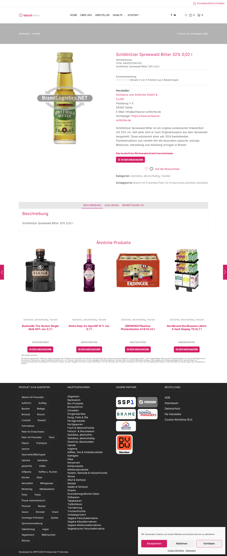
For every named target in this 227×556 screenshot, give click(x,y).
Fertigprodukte (76, 420)
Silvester (40, 511)
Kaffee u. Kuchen (48, 471)
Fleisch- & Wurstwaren (80, 431)
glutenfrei (27, 465)
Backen (26, 408)
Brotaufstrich (75, 406)
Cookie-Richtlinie (176, 550)
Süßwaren (73, 497)
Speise (54, 517)
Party (24, 494)
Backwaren (73, 400)
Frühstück (41, 443)
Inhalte (117, 15)
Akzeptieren (154, 543)
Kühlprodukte (75, 466)
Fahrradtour (28, 425)
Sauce (25, 511)
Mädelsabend (47, 489)
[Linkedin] (175, 15)
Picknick (26, 506)
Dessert (42, 420)
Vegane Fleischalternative (82, 518)
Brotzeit (26, 414)
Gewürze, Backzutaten (80, 441)
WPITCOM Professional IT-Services (50, 552)
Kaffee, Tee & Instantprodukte (85, 452)
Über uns (86, 15)
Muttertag (27, 489)
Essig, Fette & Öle (77, 417)
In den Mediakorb (132, 159)
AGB (167, 397)
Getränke (202, 182)
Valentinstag (28, 529)
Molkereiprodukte (77, 469)
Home (73, 15)
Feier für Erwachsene (171, 182)
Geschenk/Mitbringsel (33, 454)
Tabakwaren (74, 500)
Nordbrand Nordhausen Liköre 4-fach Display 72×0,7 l (187, 327)
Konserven (73, 462)
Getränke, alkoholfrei (79, 434)
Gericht (25, 448)
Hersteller (102, 15)
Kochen (26, 477)
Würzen (26, 540)
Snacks (71, 490)
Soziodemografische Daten (83, 493)
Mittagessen (46, 483)
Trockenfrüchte (76, 511)
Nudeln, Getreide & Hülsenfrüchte (87, 472)
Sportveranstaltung (32, 523)
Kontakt (133, 15)
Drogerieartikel (76, 413)
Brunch (41, 414)
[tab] (92, 205)
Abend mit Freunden (145, 182)
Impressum (191, 550)
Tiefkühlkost (74, 504)
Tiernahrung (74, 507)
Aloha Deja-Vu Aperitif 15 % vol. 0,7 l (89, 327)
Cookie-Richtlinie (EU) (178, 419)
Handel (36, 33)
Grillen (42, 465)
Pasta (38, 494)
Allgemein (73, 396)
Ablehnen (181, 543)
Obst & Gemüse (76, 479)
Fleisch (25, 443)
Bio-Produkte (75, 403)
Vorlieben (209, 543)
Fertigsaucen (75, 424)
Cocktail (26, 420)
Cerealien (73, 410)
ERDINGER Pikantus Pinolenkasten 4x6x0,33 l (138, 327)
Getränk (190, 182)
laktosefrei (27, 483)
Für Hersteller (173, 414)
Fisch (52, 437)
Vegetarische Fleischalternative (86, 528)
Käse (39, 477)
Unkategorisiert (76, 514)
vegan (45, 529)
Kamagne (72, 455)
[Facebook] (171, 15)
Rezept (42, 506)
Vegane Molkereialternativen (84, 525)
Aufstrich (26, 403)
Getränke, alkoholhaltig (145, 176)
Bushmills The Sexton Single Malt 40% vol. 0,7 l (40, 327)
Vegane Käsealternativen (82, 521)
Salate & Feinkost (77, 486)
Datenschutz (172, 408)
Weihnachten (49, 534)
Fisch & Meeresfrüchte (80, 427)
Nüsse (71, 476)
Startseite (24, 33)
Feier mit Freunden (32, 437)
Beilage (41, 408)
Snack (55, 511)
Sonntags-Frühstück (33, 517)
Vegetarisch (28, 534)
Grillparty (26, 471)
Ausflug (42, 403)
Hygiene (72, 448)
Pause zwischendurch (33, 500)
